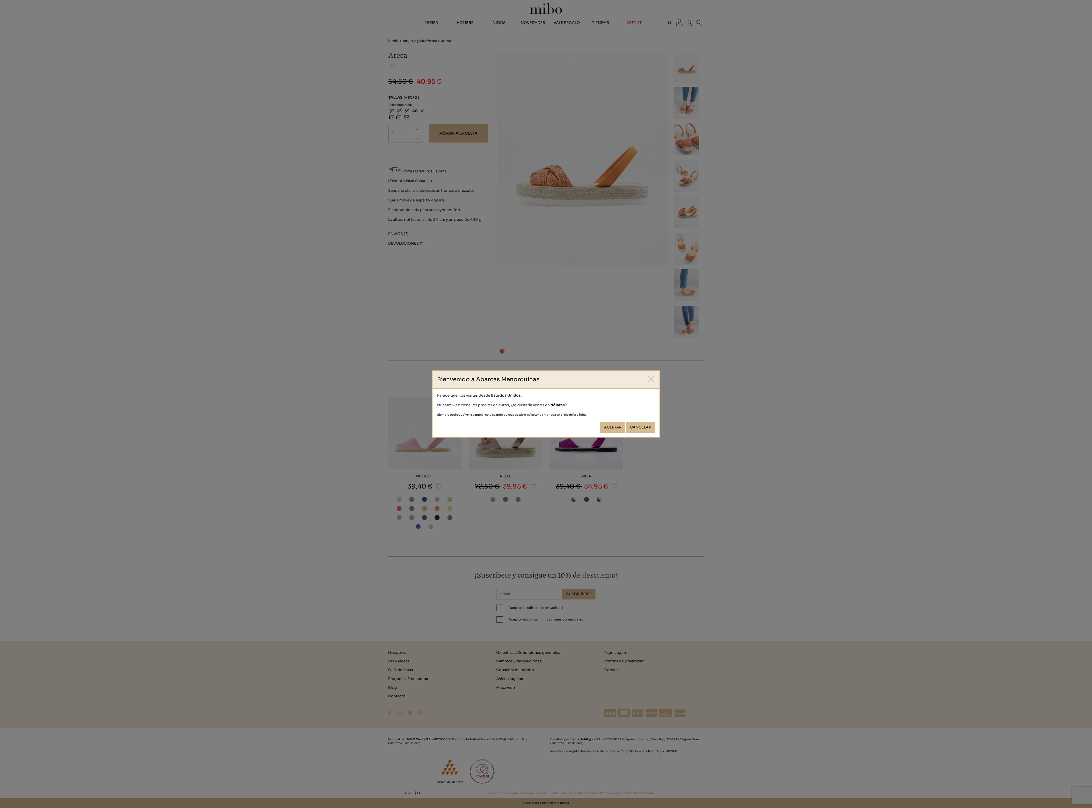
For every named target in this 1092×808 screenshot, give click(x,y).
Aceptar (613, 427)
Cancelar (640, 427)
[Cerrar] (651, 379)
